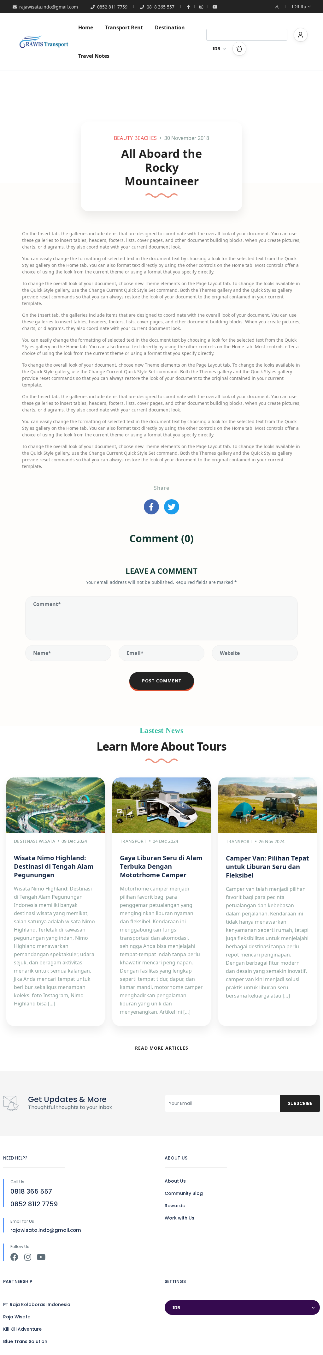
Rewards (175, 1205)
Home (85, 27)
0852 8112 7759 (34, 1204)
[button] (239, 49)
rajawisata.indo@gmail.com (48, 7)
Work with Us (179, 1218)
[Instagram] (28, 1257)
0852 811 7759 (112, 7)
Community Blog (184, 1193)
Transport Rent (124, 27)
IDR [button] (216, 48)
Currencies (178, 1294)
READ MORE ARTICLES (161, 1048)
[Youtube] (41, 1257)
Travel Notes (93, 55)
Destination (170, 27)
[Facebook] (14, 1257)
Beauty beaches (135, 138)
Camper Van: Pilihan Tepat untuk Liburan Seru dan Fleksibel (267, 866)
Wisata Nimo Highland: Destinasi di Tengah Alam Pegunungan (54, 866)
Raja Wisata (17, 1317)
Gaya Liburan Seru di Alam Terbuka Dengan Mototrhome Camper (161, 866)
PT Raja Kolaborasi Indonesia (36, 1304)
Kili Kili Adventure (22, 1329)
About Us (175, 1181)
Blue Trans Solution (25, 1341)
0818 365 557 (160, 7)
